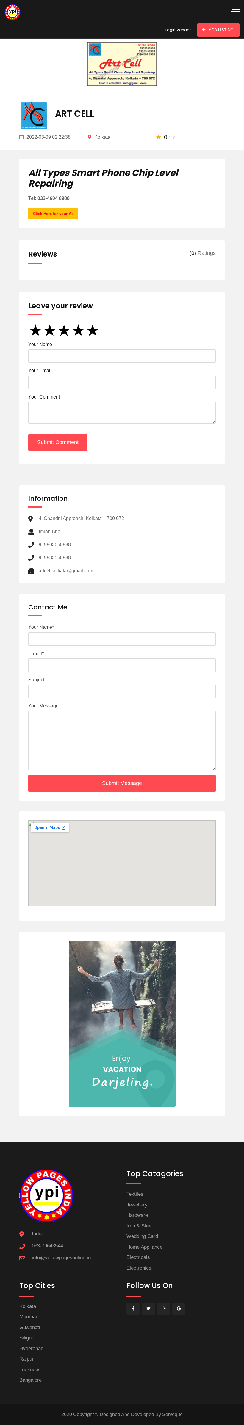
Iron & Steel (139, 1226)
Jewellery (137, 1205)
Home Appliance (144, 1247)
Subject (36, 679)
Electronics (138, 1268)
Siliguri (27, 1338)
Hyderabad (31, 1348)
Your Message (43, 705)
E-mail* (36, 653)
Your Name (40, 344)
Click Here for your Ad (53, 213)
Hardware (137, 1215)
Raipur (26, 1359)
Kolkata (27, 1306)
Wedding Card (142, 1236)
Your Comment (44, 396)
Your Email (39, 370)
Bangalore (30, 1380)
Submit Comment (58, 442)
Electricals (138, 1257)
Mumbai (28, 1317)
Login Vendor (178, 30)
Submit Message (122, 783)
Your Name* (41, 627)
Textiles (134, 1194)
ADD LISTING (221, 30)
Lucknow (29, 1369)
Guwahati (29, 1327)
